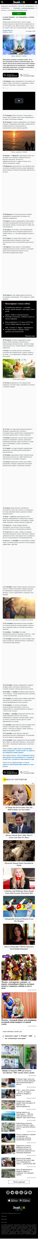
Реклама (4, 1216)
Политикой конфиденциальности (24, 8)
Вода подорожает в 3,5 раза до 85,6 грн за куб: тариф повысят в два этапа (19, 323)
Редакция (4, 1219)
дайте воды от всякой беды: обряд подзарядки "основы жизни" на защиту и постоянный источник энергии (19, 750)
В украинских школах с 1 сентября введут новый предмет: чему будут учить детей (20, 309)
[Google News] (21, 1192)
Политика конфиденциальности (11, 1213)
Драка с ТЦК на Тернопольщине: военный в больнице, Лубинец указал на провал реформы (19, 317)
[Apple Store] (13, 1200)
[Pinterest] (30, 1192)
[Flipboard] (25, 1192)
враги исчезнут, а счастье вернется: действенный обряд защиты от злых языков (18, 764)
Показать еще (30, 336)
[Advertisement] (19, 193)
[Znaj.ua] (19, 2)
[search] (2, 2)
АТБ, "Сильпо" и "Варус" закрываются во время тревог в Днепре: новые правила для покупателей (19, 330)
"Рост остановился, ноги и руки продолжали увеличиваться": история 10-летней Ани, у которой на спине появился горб (18, 757)
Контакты (4, 1222)
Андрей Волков (8, 30)
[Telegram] (12, 1192)
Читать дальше (19, 1182)
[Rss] (8, 1192)
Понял (19, 13)
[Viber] (17, 1192)
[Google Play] (25, 1200)
